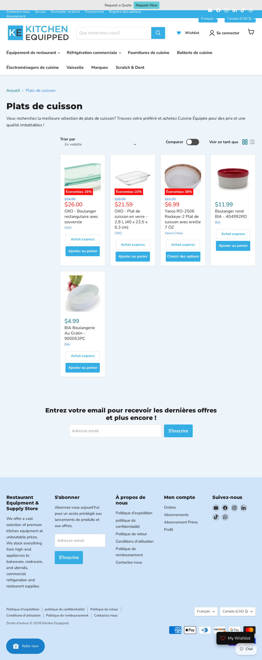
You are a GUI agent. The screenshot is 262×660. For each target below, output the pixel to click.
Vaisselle (75, 67)
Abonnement (16, 16)
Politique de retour (131, 533)
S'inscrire (178, 431)
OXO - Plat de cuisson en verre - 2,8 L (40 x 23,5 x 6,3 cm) (131, 219)
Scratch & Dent (130, 67)
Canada (239, 18)
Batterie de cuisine (194, 52)
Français (207, 18)
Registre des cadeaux (125, 11)
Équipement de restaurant (31, 52)
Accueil (13, 90)
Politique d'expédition (134, 513)
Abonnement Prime (181, 522)
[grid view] (244, 142)
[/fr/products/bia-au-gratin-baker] (82, 293)
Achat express (83, 239)
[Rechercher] (158, 33)
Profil (168, 529)
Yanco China (174, 233)
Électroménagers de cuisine (32, 67)
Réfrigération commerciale (92, 52)
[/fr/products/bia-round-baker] (233, 177)
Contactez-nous (18, 11)
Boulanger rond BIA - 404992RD (231, 213)
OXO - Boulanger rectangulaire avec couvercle (81, 216)
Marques (99, 67)
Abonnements (176, 514)
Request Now (146, 5)
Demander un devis (65, 11)
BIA (217, 222)
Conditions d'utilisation (135, 541)
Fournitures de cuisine (148, 52)
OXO (68, 228)
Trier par (67, 139)
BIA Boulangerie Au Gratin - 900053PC (79, 333)
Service (40, 11)
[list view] (252, 142)
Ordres (170, 507)
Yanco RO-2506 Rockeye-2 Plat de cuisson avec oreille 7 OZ (183, 219)
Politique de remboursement (67, 615)
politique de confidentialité (65, 609)
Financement (94, 11)
